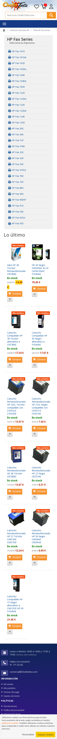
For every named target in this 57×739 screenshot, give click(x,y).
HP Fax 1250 (18, 122)
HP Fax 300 (17, 134)
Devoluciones (10, 706)
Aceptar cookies (46, 734)
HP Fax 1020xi (18, 69)
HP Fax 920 (17, 211)
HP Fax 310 (17, 140)
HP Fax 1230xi (18, 110)
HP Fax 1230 (18, 104)
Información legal (12, 714)
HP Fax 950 (17, 223)
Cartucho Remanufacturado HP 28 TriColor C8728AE (16, 472)
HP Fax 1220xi (18, 98)
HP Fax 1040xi (18, 81)
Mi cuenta (8, 684)
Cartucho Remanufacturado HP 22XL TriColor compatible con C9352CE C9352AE (16, 406)
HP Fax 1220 (18, 92)
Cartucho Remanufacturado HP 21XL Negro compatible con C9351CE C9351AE (41, 406)
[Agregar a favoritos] (10, 299)
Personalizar (28, 734)
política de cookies (10, 723)
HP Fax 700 (17, 175)
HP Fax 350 (17, 164)
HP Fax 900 (17, 193)
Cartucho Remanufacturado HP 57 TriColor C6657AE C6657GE (16, 536)
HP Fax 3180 (18, 146)
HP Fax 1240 (18, 116)
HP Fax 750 (17, 181)
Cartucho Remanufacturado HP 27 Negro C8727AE (41, 472)
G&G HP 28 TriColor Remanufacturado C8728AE (16, 270)
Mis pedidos (10, 688)
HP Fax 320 (17, 152)
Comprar (16, 293)
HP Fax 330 (17, 158)
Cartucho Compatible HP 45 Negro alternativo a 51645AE (39, 338)
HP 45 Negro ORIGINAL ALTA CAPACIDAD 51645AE (40, 270)
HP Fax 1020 (18, 63)
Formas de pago (11, 692)
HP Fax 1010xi (18, 57)
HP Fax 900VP (18, 199)
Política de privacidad (14, 710)
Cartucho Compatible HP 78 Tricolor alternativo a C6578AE (14, 338)
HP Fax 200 (17, 128)
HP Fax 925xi (18, 217)
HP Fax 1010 (18, 51)
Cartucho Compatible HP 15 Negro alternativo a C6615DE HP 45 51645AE (15, 604)
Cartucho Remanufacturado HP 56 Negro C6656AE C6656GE (41, 536)
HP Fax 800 (17, 187)
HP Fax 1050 (18, 86)
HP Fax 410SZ (18, 169)
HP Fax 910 (17, 205)
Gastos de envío (12, 696)
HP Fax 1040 (18, 75)
